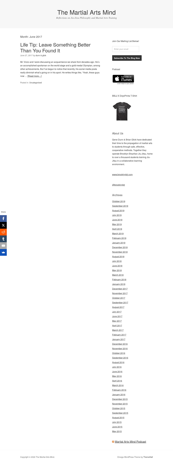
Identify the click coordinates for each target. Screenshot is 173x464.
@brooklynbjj (118, 184)
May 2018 (117, 270)
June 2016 (117, 371)
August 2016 (118, 362)
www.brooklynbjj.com (122, 174)
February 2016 (119, 389)
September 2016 (120, 357)
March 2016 (118, 385)
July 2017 (117, 311)
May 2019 (117, 224)
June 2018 (117, 265)
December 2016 (120, 343)
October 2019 (118, 201)
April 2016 (117, 380)
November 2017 (120, 293)
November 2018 (120, 251)
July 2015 (117, 422)
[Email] (3, 245)
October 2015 (118, 408)
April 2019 (117, 228)
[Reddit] (3, 232)
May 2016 (117, 376)
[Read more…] (34, 76)
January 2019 (118, 242)
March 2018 (118, 274)
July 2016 (117, 366)
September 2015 (120, 412)
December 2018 (120, 247)
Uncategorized (35, 82)
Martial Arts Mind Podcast (130, 441)
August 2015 (118, 417)
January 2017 (118, 339)
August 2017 (118, 307)
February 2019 (119, 238)
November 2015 (120, 403)
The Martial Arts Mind (86, 12)
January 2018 (118, 284)
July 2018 (117, 261)
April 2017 (117, 325)
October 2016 (118, 353)
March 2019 (118, 233)
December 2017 (120, 288)
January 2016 (118, 394)
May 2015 (117, 431)
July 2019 (117, 215)
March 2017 (118, 330)
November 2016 (120, 348)
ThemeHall (148, 457)
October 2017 (118, 297)
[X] (3, 225)
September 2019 (120, 205)
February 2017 (119, 334)
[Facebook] (3, 218)
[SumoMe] (3, 252)
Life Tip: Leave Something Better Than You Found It (55, 47)
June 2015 (117, 426)
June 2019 (117, 219)
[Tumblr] (3, 238)
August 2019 (118, 210)
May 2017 (117, 320)
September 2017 (120, 302)
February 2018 (119, 279)
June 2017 (117, 316)
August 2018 (118, 256)
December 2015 (120, 399)
